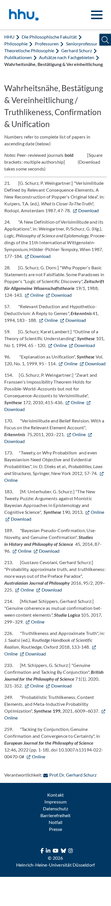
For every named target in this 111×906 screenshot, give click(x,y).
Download (88, 210)
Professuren (47, 43)
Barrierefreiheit (55, 815)
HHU (9, 36)
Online (37, 295)
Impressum (55, 801)
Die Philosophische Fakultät (49, 36)
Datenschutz (55, 808)
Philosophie (16, 43)
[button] (105, 40)
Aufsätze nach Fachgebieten (66, 57)
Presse (55, 829)
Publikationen (18, 57)
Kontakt (55, 794)
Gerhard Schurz (76, 50)
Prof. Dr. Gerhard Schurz (72, 774)
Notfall (55, 822)
